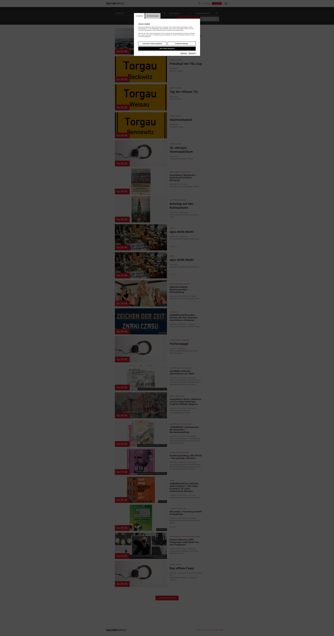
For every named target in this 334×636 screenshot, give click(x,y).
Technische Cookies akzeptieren (152, 43)
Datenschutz (192, 53)
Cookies (139, 16)
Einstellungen (153, 16)
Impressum (183, 53)
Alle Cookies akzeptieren (167, 48)
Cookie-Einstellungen (181, 43)
